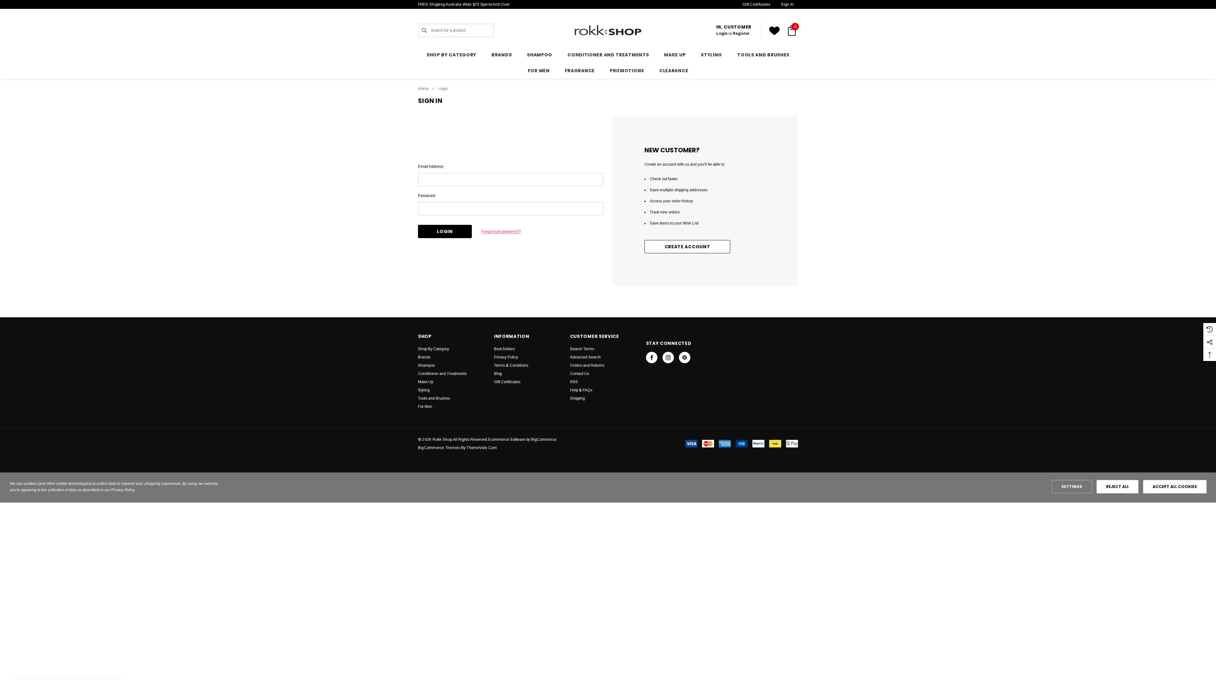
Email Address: (431, 166)
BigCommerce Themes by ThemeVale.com (457, 448)
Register (741, 33)
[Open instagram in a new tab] (668, 357)
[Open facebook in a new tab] (651, 357)
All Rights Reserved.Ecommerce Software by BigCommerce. (505, 439)
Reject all (1117, 486)
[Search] (424, 30)
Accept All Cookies (1175, 486)
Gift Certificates (756, 4)
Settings (1071, 486)
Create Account (687, 247)
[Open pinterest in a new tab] (684, 357)
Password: (427, 195)
